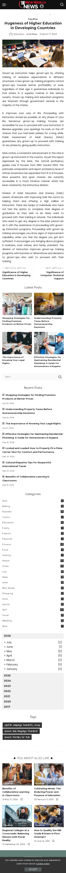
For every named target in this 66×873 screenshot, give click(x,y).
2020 (7, 701)
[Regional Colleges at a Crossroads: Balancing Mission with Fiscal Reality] (17, 816)
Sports (6, 604)
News (5, 577)
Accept (33, 869)
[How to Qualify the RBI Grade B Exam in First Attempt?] (49, 816)
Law (4, 572)
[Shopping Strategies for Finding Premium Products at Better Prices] (17, 304)
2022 (7, 691)
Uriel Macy (32, 34)
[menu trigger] (5, 4)
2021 (7, 696)
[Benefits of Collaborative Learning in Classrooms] (17, 774)
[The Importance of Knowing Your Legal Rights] (17, 343)
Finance (6, 544)
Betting (6, 506)
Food (5, 550)
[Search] (62, 4)
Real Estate (8, 588)
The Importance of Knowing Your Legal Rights (13, 360)
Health (6, 561)
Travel (5, 615)
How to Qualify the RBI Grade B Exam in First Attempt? (47, 833)
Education (33, 19)
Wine (4, 626)
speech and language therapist (21, 731)
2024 (7, 680)
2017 (7, 706)
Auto (4, 501)
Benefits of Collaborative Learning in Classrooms (15, 792)
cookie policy (43, 863)
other (5, 582)
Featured (7, 539)
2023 (7, 685)
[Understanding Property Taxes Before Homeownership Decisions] (49, 304)
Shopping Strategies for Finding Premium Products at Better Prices (16, 321)
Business (7, 512)
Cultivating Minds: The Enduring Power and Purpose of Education (47, 792)
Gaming (6, 555)
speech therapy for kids (17, 737)
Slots (5, 599)
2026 (7, 635)
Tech (4, 610)
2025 (7, 675)
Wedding (7, 621)
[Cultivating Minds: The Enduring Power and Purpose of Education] (49, 774)
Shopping (7, 593)
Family (6, 528)
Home (5, 566)
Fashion (6, 533)
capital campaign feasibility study (22, 725)
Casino (6, 517)
